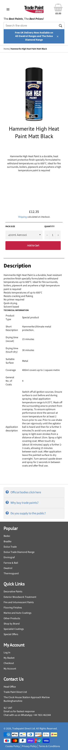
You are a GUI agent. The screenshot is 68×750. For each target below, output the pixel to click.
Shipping (22, 217)
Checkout (9, 663)
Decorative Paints (13, 591)
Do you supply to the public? (28, 513)
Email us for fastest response (19, 711)
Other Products (12, 618)
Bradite (7, 541)
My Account (10, 669)
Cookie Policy (12, 746)
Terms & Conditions (49, 746)
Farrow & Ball (11, 563)
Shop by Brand (12, 624)
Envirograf (9, 557)
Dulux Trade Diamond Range (19, 552)
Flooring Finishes (13, 608)
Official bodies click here (26, 492)
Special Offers (11, 634)
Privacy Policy (29, 746)
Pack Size (10, 226)
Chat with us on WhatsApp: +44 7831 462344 (27, 715)
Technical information (16, 310)
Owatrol (8, 568)
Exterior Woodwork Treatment (20, 597)
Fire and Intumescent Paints (19, 602)
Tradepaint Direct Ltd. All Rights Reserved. (34, 728)
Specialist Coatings (14, 629)
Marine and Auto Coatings (17, 613)
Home (6, 48)
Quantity (49, 226)
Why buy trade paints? (24, 503)
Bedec (7, 536)
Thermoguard (11, 573)
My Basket (9, 658)
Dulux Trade (10, 547)
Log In (7, 652)
